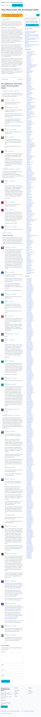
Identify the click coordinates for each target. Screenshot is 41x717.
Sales (27, 234)
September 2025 (29, 291)
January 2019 (29, 387)
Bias (27, 75)
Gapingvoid (18, 599)
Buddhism (28, 85)
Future (28, 136)
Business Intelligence (30, 88)
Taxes (28, 248)
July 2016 (28, 423)
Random (28, 222)
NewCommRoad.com (15, 115)
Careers (28, 90)
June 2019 (28, 381)
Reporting (28, 229)
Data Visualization (29, 112)
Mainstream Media (30, 174)
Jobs (27, 163)
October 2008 (29, 535)
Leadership (28, 166)
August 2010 (29, 508)
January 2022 (29, 344)
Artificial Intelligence (30, 66)
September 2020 (29, 363)
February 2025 (29, 300)
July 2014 (28, 452)
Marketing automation (30, 177)
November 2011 (29, 490)
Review (28, 231)
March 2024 (28, 313)
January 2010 (29, 517)
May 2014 (28, 454)
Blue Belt (28, 80)
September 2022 (29, 334)
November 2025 (29, 289)
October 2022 (29, 333)
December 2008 (29, 532)
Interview (28, 159)
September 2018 (29, 392)
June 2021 (28, 352)
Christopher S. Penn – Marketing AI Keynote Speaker (12, 2)
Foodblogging (29, 132)
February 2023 (29, 328)
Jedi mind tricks (29, 162)
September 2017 (29, 406)
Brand (28, 84)
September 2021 (29, 349)
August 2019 (29, 379)
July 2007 (28, 553)
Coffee (28, 96)
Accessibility (29, 52)
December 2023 (29, 316)
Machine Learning (29, 172)
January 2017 (29, 416)
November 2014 (29, 447)
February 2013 (29, 472)
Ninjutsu (28, 198)
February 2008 (29, 544)
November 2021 (29, 346)
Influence (28, 154)
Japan (28, 160)
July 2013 (28, 466)
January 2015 (29, 445)
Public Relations (29, 220)
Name (2, 664)
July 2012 (28, 481)
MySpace (28, 193)
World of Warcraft (29, 270)
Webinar (28, 267)
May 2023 (28, 325)
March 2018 (28, 399)
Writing (28, 271)
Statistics (28, 244)
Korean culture (29, 164)
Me (23, 11)
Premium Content (29, 214)
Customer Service (29, 108)
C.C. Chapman (15, 70)
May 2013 (28, 469)
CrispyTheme (32, 711)
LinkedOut (28, 170)
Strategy (28, 247)
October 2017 (29, 405)
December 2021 (29, 345)
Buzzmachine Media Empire (10, 596)
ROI (27, 232)
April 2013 (28, 470)
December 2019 (29, 374)
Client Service (29, 93)
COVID (28, 103)
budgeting (28, 86)
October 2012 (29, 477)
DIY (27, 118)
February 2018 (29, 400)
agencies (28, 57)
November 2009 (29, 519)
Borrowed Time (29, 82)
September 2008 (29, 536)
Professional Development (31, 219)
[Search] (38, 15)
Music (28, 192)
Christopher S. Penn (8, 294)
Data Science (29, 111)
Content (28, 100)
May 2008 (28, 541)
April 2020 (28, 369)
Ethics (28, 126)
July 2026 (28, 279)
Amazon (28, 61)
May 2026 (28, 282)
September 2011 (29, 493)
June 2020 (28, 367)
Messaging (28, 184)
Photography (29, 205)
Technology (28, 249)
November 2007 (29, 548)
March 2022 (28, 342)
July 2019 (28, 380)
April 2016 (28, 427)
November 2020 (29, 361)
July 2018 (28, 394)
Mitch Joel (6, 301)
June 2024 (28, 309)
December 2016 (29, 417)
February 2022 (29, 343)
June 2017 (28, 410)
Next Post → (20, 79)
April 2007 (28, 556)
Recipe (28, 225)
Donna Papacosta (7, 625)
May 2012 (28, 483)
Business (28, 87)
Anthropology (29, 63)
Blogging (18, 11)
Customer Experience (30, 106)
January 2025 (29, 301)
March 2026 (28, 284)
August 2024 (29, 307)
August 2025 (29, 292)
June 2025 (28, 295)
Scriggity (10, 32)
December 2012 (29, 475)
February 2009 (29, 530)
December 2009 (29, 518)
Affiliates (28, 56)
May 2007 (28, 555)
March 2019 (28, 385)
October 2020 (29, 362)
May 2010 (28, 512)
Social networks (29, 242)
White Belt (28, 268)
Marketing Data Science (30, 178)
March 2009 (28, 529)
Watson (28, 266)
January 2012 (29, 488)
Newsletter (28, 196)
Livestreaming (29, 171)
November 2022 (29, 332)
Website (2, 675)
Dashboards (28, 109)
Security (28, 237)
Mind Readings (29, 187)
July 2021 (28, 351)
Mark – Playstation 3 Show (9, 333)
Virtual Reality (29, 265)
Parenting (28, 201)
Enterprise (28, 124)
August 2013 (29, 465)
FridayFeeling (29, 134)
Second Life (28, 236)
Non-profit (28, 199)
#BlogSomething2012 (30, 51)
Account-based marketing (31, 54)
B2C (27, 74)
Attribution (28, 68)
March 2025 (28, 298)
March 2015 (28, 442)
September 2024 (29, 306)
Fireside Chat (29, 130)
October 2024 (29, 304)
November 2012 (29, 476)
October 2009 (29, 520)
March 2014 (28, 457)
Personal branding (29, 202)
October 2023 (29, 319)
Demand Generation (30, 114)
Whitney (6, 151)
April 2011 (28, 499)
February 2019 (29, 386)
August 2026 (29, 278)
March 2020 (28, 370)
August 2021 (29, 350)
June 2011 (28, 496)
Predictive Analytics (30, 213)
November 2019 (29, 375)
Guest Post (28, 150)
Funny (28, 135)
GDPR (28, 138)
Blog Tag (28, 76)
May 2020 (28, 368)
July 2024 (28, 308)
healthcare (28, 152)
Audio (28, 69)
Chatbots (28, 91)
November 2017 (29, 404)
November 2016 (29, 418)
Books (28, 81)
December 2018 (29, 388)
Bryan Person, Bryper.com (9, 107)
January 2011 (29, 502)
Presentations (29, 216)
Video (28, 262)
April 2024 (28, 312)
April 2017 (28, 412)
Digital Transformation (30, 116)
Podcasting (28, 211)
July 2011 (28, 495)
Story (27, 246)
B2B (27, 73)
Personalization (29, 204)
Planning (28, 208)
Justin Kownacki (7, 603)
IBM (27, 153)
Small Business (29, 240)
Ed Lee (21, 191)
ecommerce (29, 120)
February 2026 (29, 285)
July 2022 (28, 337)
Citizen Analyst (29, 92)
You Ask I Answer (29, 272)
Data (27, 110)
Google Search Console (30, 145)
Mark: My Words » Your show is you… (8, 415)
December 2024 (29, 302)
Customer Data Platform (30, 105)
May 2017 (28, 411)
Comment (3, 651)
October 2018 (29, 391)
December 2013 (29, 460)
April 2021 (28, 355)
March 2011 (28, 500)
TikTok (28, 253)
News (28, 195)
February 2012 (29, 487)
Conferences (29, 99)
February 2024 (29, 314)
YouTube (28, 273)
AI (27, 58)
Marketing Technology (30, 180)
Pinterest (28, 207)
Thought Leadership (30, 252)
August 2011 (29, 494)
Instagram (28, 158)
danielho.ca (4, 232)
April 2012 (28, 484)
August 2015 (29, 436)
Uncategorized (29, 260)
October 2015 (29, 434)
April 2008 (28, 542)
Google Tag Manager (30, 146)
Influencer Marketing (30, 156)
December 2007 (29, 547)
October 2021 (29, 348)
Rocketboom (3, 41)
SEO (27, 238)
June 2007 (28, 554)
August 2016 (29, 422)
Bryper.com (10, 116)
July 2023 (28, 322)
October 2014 (29, 448)
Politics (28, 212)
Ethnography (29, 127)
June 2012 (28, 482)
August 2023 (29, 321)
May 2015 (28, 440)
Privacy (28, 217)
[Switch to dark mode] (24, 5)
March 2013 (28, 471)
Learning (28, 168)
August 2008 (29, 537)
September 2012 (29, 478)
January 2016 (29, 430)
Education (28, 122)
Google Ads (28, 141)
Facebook (28, 128)
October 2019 (29, 376)
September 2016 (29, 421)
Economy (28, 121)
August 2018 (29, 393)
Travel (28, 256)
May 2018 (28, 397)
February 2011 (29, 501)
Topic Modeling (29, 254)
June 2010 (28, 511)
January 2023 (29, 330)
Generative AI (29, 139)
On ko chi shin (29, 200)
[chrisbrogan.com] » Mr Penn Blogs (7, 90)
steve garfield (7, 431)
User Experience (29, 261)
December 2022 (29, 331)
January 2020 (29, 373)
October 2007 (29, 549)
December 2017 (29, 403)
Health (28, 151)
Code (27, 94)
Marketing (28, 176)
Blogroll (21, 11)
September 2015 (29, 435)
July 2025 (28, 294)
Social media (29, 241)
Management (29, 175)
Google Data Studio (30, 144)
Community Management (31, 98)
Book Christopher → (17, 5)
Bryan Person (11, 21)
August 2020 (29, 364)
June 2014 (28, 453)
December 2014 (29, 446)
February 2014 (29, 458)
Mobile (28, 188)
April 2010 (28, 513)
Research (28, 230)
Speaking (28, 243)
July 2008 (28, 538)
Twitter (28, 259)
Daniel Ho (6, 209)
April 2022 (28, 340)
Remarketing (29, 228)
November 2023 (29, 318)
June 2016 (28, 424)
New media (28, 194)
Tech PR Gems (18, 187)
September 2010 (29, 507)
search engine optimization (31, 235)
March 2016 (28, 428)
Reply (3, 98)
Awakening (28, 72)
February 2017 (29, 415)
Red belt (28, 226)
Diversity (28, 117)
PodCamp (28, 210)
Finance (28, 129)
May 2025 (28, 296)
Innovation (28, 157)
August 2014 (29, 451)
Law (27, 165)
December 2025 (29, 288)
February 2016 (29, 429)
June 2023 (28, 324)
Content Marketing (30, 102)
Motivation (28, 190)
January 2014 (29, 459)
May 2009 (28, 526)
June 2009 (28, 525)
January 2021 (29, 358)
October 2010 (29, 506)
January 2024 (29, 315)
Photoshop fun (29, 206)
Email (2, 670)
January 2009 (29, 531)
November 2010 (29, 505)
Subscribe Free (32, 25)
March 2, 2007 (16, 90)
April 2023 (28, 326)
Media (28, 183)
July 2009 (28, 524)
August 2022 (29, 336)
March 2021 (28, 356)
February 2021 (29, 357)
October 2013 (29, 463)
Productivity (29, 218)
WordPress (26, 711)
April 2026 (28, 283)
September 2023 (29, 320)
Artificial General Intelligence (31, 64)
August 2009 (29, 523)
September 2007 (29, 550)
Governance (29, 147)
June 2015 (28, 439)
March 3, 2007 (17, 415)
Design (28, 115)
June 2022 (28, 338)
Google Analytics (29, 142)
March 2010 (28, 514)
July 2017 (28, 409)
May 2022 (28, 339)
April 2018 (28, 398)
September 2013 (29, 464)
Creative (28, 104)
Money (28, 189)
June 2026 (28, 280)
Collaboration (29, 97)
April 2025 (28, 297)
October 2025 (29, 290)
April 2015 (28, 441)
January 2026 (29, 286)
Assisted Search (29, 67)
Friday (28, 133)
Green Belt (28, 148)
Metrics (28, 186)
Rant (27, 223)
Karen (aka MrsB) (7, 247)
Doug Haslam (7, 339)
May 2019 (28, 382)
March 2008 (28, 543)
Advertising (28, 55)
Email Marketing (29, 123)
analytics (28, 62)
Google (28, 140)
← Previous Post (4, 79)
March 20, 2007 (13, 625)
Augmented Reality (30, 70)
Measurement (29, 182)
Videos (28, 264)
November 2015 (29, 433)
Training (28, 255)
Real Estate (28, 224)
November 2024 (29, 303)
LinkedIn (28, 169)
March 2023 (28, 327)
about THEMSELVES (17, 587)
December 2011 (29, 489)
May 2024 (28, 310)
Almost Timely (29, 60)
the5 (27, 250)
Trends (28, 258)
